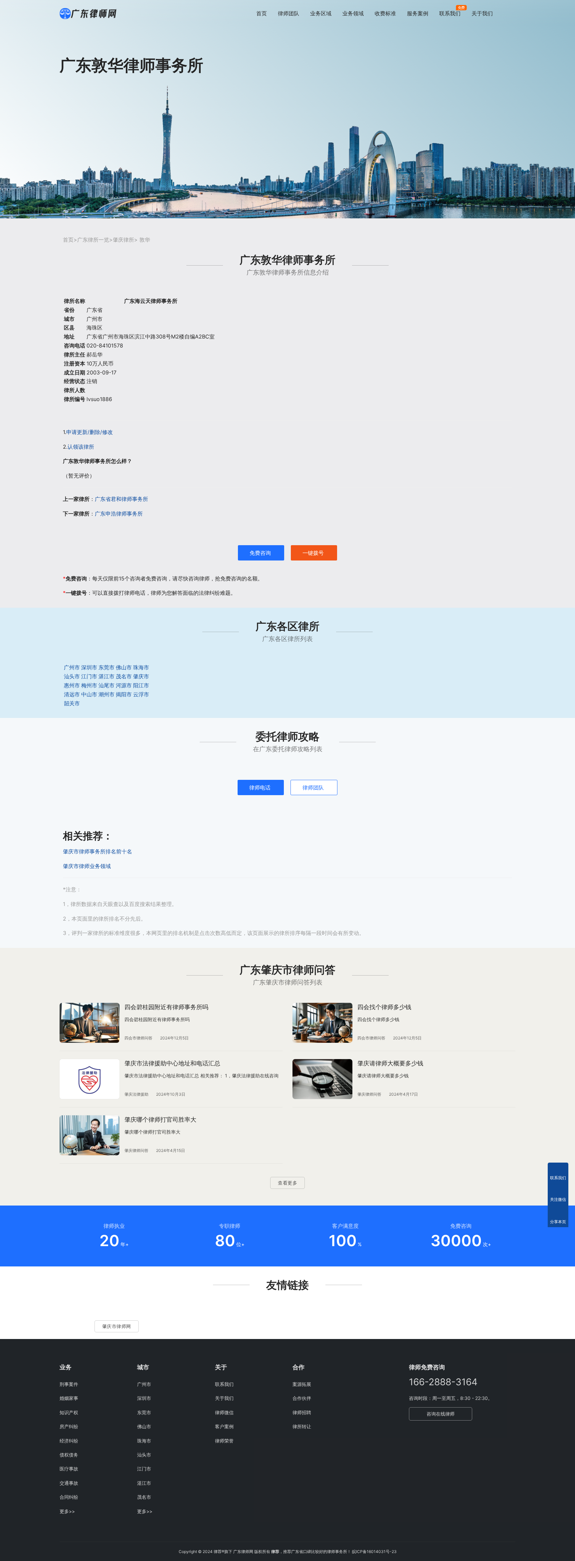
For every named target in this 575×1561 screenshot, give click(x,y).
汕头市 (72, 676)
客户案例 (224, 1426)
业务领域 (353, 13)
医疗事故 (69, 1468)
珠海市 (141, 667)
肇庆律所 (123, 239)
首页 (261, 13)
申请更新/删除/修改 (89, 432)
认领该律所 (81, 446)
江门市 (89, 676)
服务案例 (417, 13)
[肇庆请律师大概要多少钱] (322, 1079)
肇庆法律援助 (136, 1094)
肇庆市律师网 (116, 1326)
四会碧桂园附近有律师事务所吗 (166, 1007)
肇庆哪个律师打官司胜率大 (160, 1119)
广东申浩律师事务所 (119, 513)
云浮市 (141, 694)
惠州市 (72, 685)
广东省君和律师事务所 (121, 499)
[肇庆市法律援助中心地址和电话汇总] (89, 1079)
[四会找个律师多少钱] (322, 1023)
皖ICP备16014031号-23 (374, 1551)
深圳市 (89, 667)
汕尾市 (106, 685)
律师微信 (224, 1412)
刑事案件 (69, 1384)
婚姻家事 (69, 1398)
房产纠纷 (69, 1426)
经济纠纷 (69, 1441)
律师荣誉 (224, 1441)
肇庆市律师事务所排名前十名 (97, 851)
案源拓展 (301, 1384)
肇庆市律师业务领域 (87, 866)
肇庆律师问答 (369, 1094)
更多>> (67, 1511)
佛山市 (124, 667)
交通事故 (69, 1483)
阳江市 (141, 685)
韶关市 (72, 703)
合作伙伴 (301, 1398)
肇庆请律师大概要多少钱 (390, 1063)
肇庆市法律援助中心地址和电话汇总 (172, 1063)
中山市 (89, 694)
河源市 (124, 685)
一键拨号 (313, 553)
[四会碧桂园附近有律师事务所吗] (89, 1023)
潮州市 (106, 694)
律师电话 (260, 787)
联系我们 (450, 13)
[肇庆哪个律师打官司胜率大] (89, 1135)
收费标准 (385, 13)
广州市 (72, 667)
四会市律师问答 (138, 1037)
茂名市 (124, 676)
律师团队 (288, 13)
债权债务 (69, 1454)
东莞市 (106, 667)
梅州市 (89, 685)
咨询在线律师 (441, 1414)
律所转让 (301, 1426)
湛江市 (106, 676)
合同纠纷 (69, 1497)
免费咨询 (260, 553)
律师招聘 (301, 1412)
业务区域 (320, 13)
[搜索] (512, 13)
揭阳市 (124, 694)
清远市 (72, 694)
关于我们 (482, 13)
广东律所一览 (93, 239)
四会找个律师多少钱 (384, 1007)
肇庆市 (141, 676)
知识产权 (69, 1412)
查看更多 (287, 1183)
